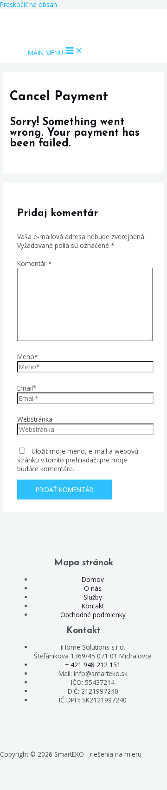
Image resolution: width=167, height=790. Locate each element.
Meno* (27, 356)
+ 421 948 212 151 (93, 664)
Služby (93, 597)
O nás (93, 588)
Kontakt (93, 605)
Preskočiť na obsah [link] (28, 4)
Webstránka (34, 419)
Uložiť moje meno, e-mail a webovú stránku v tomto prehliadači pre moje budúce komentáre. (77, 460)
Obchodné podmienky (93, 614)
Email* (27, 388)
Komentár (34, 263)
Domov (93, 579)
